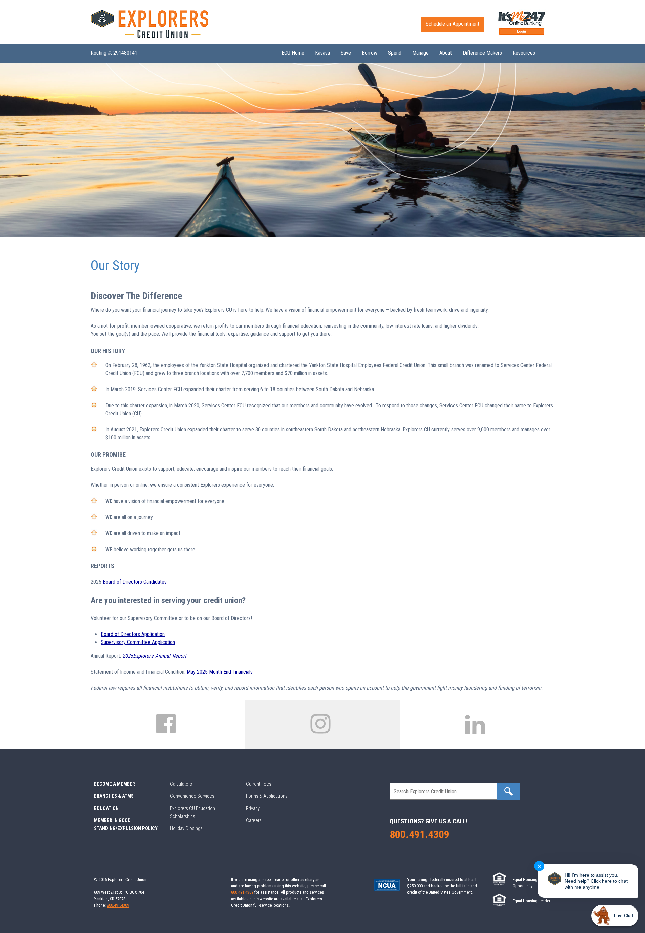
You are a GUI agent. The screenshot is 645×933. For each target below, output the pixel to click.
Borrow (369, 53)
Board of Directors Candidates (135, 582)
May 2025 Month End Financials (220, 672)
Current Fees (258, 784)
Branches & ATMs (114, 796)
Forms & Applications (267, 796)
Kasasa (322, 53)
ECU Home (293, 53)
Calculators (181, 784)
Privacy (253, 808)
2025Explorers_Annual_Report (154, 656)
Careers (254, 820)
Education (106, 808)
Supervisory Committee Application (138, 642)
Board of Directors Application (133, 634)
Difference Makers (482, 53)
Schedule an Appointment (452, 24)
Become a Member (114, 784)
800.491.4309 (419, 834)
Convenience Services (192, 796)
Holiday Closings (186, 828)
